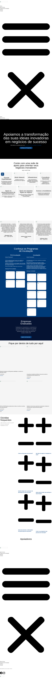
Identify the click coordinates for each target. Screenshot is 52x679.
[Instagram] (4, 673)
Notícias (1, 9)
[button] (26, 64)
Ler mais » (1, 375)
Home (1, 6)
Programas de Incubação (4, 8)
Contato (1, 10)
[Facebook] (1, 673)
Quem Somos (2, 7)
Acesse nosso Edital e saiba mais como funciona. (13, 266)
